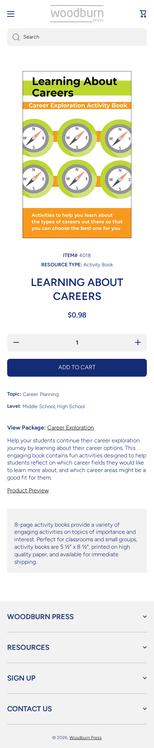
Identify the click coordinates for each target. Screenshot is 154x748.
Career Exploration (70, 427)
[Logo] (77, 14)
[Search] (13, 37)
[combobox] (77, 37)
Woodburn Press (85, 737)
